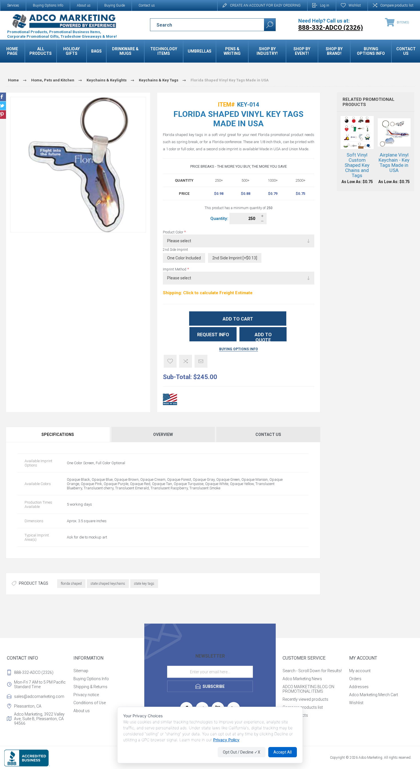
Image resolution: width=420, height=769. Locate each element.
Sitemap (80, 670)
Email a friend (201, 361)
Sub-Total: (177, 377)
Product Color (173, 232)
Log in (324, 5)
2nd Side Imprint (175, 250)
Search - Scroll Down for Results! (312, 670)
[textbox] (202, 25)
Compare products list (396, 5)
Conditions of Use (89, 702)
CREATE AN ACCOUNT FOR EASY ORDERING (265, 5)
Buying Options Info (48, 5)
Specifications (57, 434)
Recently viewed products (305, 699)
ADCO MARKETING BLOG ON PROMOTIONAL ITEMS (308, 689)
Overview (163, 434)
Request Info (213, 334)
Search (269, 25)
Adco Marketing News (302, 678)
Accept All (282, 752)
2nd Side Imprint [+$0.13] (234, 258)
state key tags (144, 584)
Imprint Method (175, 269)
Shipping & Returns (90, 686)
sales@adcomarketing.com (39, 696)
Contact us (147, 5)
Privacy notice (86, 694)
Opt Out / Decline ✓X (241, 752)
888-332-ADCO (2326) (33, 672)
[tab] (58, 434)
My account (360, 670)
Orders (355, 678)
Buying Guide (114, 5)
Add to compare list (185, 361)
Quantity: (219, 218)
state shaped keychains (108, 584)
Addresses (359, 686)
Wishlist (356, 702)
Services (13, 5)
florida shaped (71, 584)
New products (295, 715)
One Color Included (184, 258)
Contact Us (268, 434)
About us (84, 5)
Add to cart (238, 319)
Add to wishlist (170, 361)
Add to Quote (263, 336)
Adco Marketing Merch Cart (373, 694)
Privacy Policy (226, 739)
